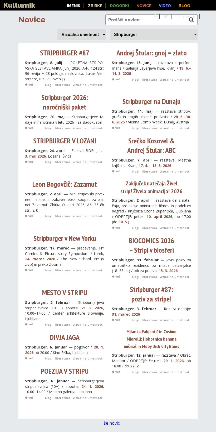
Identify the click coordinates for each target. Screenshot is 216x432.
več (30, 84)
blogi (48, 85)
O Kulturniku (185, 16)
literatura (62, 85)
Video (165, 5)
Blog (184, 5)
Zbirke (95, 5)
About (209, 16)
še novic (112, 423)
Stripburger (36, 62)
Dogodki (119, 5)
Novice (32, 19)
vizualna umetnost (87, 85)
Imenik (73, 5)
